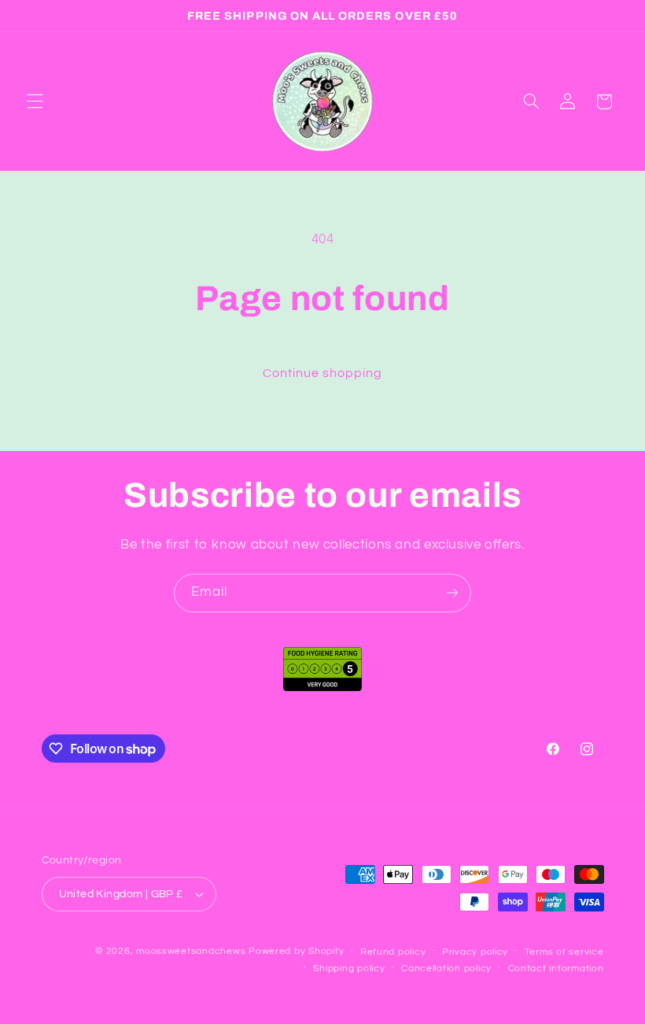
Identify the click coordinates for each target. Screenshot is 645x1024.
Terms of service (564, 952)
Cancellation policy (446, 968)
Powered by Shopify (296, 951)
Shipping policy (349, 968)
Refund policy (393, 952)
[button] (35, 101)
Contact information (556, 968)
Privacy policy (475, 952)
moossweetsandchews (190, 951)
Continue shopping (323, 373)
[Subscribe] (452, 593)
